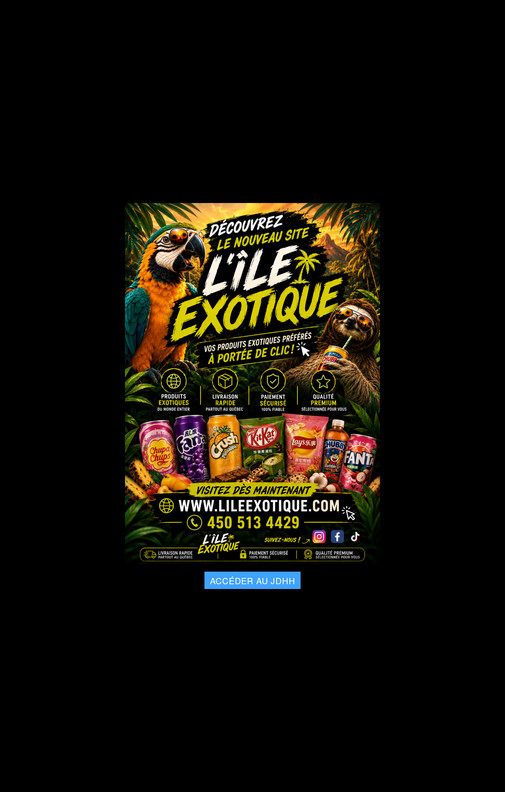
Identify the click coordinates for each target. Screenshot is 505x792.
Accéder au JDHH (252, 581)
